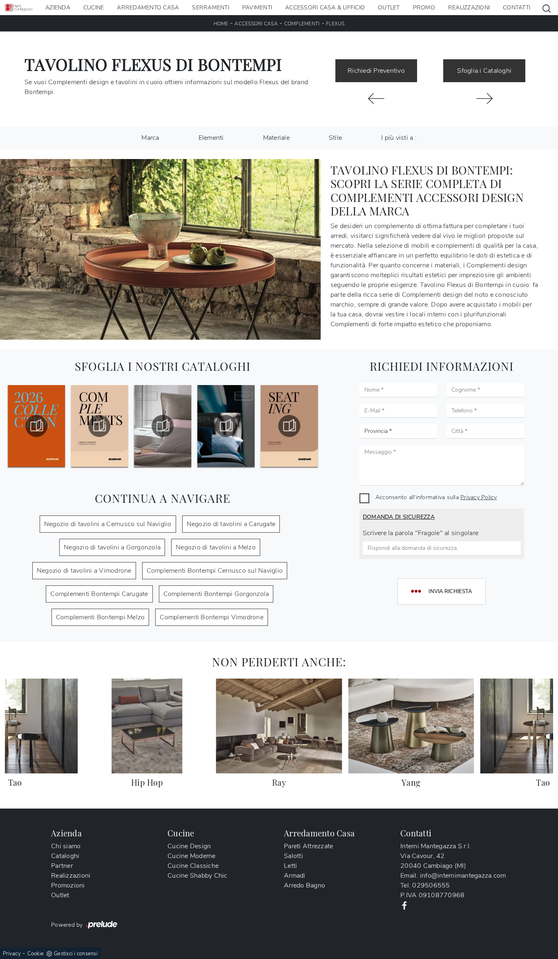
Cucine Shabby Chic (197, 875)
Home (221, 23)
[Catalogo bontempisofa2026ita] (289, 426)
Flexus (335, 23)
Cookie (35, 953)
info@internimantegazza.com (463, 875)
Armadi (295, 875)
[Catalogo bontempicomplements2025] (36, 426)
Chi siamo (65, 846)
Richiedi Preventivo (376, 70)
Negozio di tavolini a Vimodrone (84, 570)
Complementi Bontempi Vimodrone (211, 617)
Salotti (293, 855)
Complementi (302, 23)
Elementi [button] (211, 137)
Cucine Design (189, 846)
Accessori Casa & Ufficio (325, 7)
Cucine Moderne (191, 855)
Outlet (389, 7)
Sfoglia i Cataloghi (484, 70)
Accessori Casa (256, 23)
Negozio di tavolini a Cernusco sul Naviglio (108, 524)
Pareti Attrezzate (308, 846)
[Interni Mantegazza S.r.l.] (18, 7)
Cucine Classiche (193, 865)
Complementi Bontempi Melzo (100, 617)
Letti (290, 865)
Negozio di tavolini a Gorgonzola (112, 547)
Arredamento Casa (148, 7)
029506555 (431, 885)
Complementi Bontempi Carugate (99, 593)
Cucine (93, 7)
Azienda (57, 7)
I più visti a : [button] (399, 137)
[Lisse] (484, 98)
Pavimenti (257, 7)
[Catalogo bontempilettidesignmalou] (163, 426)
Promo (424, 7)
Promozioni (68, 885)
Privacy (12, 953)
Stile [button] (335, 137)
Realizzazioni (469, 7)
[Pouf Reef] (376, 98)
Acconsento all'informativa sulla (436, 497)
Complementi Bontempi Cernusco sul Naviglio (215, 570)
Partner (62, 865)
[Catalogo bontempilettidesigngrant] (99, 426)
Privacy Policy (478, 497)
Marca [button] (150, 137)
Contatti (516, 7)
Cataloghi (65, 855)
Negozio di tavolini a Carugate (231, 524)
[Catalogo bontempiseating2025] (225, 426)
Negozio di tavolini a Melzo (216, 547)
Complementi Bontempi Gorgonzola (216, 593)
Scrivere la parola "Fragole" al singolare (420, 533)
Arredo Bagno (304, 885)
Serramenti (210, 7)
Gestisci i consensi (76, 953)
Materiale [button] (276, 137)
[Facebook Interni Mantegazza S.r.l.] (404, 905)
